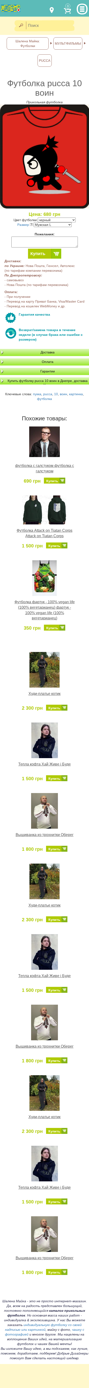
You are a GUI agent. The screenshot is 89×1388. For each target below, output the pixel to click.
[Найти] (20, 25)
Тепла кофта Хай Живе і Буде (44, 764)
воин (63, 394)
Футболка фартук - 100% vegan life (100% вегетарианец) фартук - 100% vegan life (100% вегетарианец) (44, 610)
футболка (44, 399)
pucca (47, 394)
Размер (23, 225)
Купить (37, 253)
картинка (76, 394)
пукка (37, 394)
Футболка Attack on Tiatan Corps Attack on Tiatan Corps (44, 533)
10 (56, 394)
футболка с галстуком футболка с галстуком (44, 468)
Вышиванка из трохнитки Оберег (45, 835)
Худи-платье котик (44, 694)
